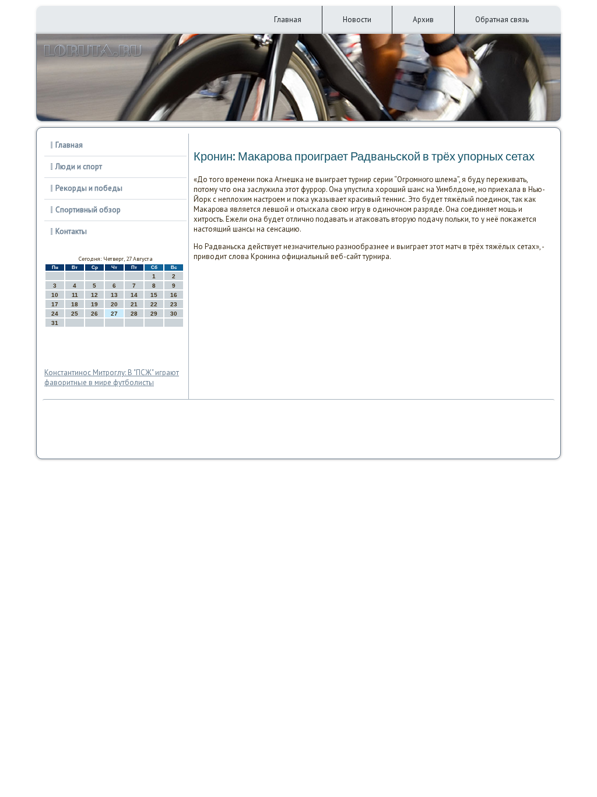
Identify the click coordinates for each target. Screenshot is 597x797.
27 (114, 313)
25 (74, 313)
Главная (287, 20)
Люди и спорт (78, 167)
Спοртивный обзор (88, 210)
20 (114, 304)
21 (134, 304)
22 (153, 304)
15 (153, 295)
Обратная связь (502, 20)
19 (94, 304)
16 (173, 295)
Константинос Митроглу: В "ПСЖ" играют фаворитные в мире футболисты (111, 377)
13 (114, 295)
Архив (423, 20)
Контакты (71, 231)
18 (74, 304)
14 (134, 295)
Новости (357, 20)
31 (54, 323)
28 (134, 313)
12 (94, 295)
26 (94, 313)
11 (75, 295)
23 (173, 304)
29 (153, 313)
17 (54, 304)
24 (54, 313)
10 (54, 295)
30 (173, 313)
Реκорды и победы (88, 188)
